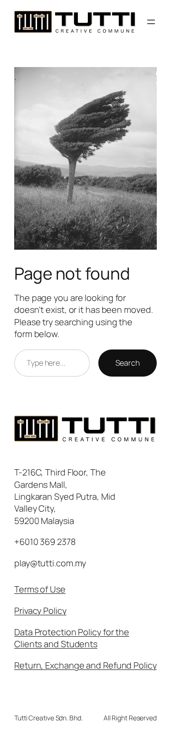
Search (127, 363)
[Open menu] (151, 22)
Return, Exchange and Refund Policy (85, 665)
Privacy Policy (40, 610)
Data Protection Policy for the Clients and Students (71, 638)
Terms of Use (40, 589)
